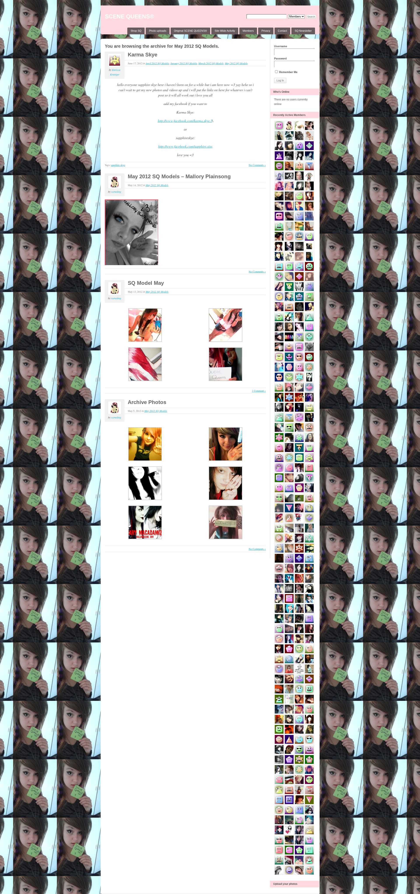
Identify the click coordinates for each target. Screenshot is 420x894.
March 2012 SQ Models (211, 63)
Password (280, 58)
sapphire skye (118, 165)
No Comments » (257, 165)
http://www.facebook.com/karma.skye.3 (185, 120)
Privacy (265, 30)
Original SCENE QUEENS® (190, 30)
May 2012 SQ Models (236, 63)
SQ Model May (146, 283)
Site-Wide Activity (225, 30)
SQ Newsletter (303, 30)
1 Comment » (259, 390)
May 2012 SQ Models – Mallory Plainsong (179, 176)
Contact (282, 30)
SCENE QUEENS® (129, 16)
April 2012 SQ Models (157, 63)
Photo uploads (157, 30)
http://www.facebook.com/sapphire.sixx (185, 146)
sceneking (116, 191)
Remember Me (288, 72)
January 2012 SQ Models (183, 63)
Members (248, 30)
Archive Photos (147, 402)
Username (280, 46)
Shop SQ (136, 30)
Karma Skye (142, 55)
